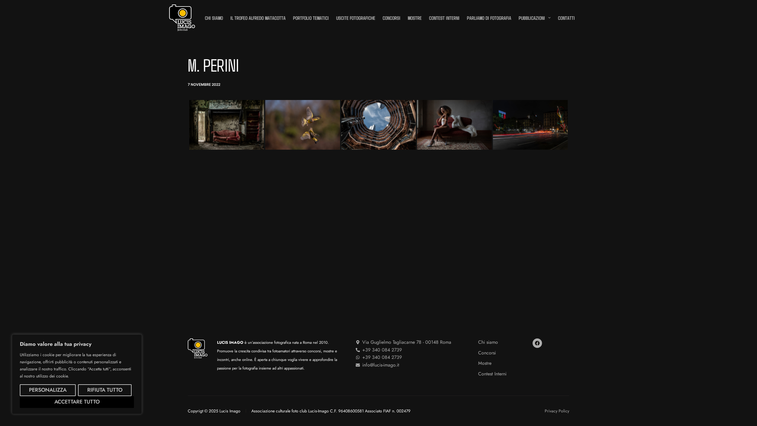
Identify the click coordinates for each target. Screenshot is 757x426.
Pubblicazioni (532, 18)
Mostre (415, 18)
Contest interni (444, 18)
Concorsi (391, 18)
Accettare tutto (77, 402)
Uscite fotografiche (355, 18)
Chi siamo (214, 18)
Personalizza (48, 390)
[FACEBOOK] (537, 343)
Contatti (566, 18)
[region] (77, 374)
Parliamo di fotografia (489, 18)
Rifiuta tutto (104, 390)
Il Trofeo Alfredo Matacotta (258, 18)
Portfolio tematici (311, 18)
